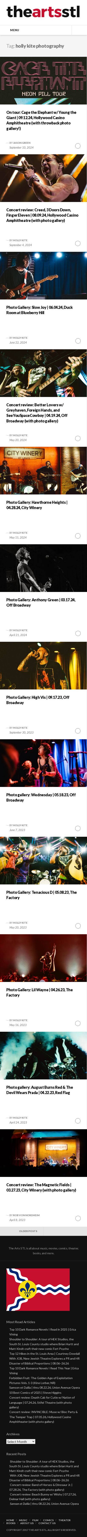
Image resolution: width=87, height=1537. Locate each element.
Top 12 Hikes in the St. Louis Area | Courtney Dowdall (44, 1353)
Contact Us (47, 1523)
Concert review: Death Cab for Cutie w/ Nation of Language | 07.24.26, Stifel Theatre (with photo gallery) (42, 1402)
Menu (14, 30)
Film (35, 1520)
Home (10, 1520)
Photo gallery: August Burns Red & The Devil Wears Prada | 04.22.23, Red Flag (39, 1090)
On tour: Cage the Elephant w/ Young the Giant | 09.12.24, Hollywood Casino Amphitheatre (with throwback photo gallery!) (41, 120)
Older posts (28, 1231)
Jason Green (21, 142)
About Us (27, 1523)
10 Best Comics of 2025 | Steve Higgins (35, 1392)
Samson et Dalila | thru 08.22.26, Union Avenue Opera (44, 1387)
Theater (64, 1520)
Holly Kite (20, 240)
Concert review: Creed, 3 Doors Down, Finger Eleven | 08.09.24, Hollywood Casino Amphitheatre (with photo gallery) (42, 215)
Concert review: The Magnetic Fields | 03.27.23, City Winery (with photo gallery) (41, 1187)
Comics (48, 1520)
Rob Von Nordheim (26, 1215)
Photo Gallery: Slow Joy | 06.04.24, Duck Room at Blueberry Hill (39, 310)
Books (10, 1523)
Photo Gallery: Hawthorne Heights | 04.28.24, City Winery (37, 505)
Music (23, 1520)
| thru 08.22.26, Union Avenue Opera (44, 1503)
